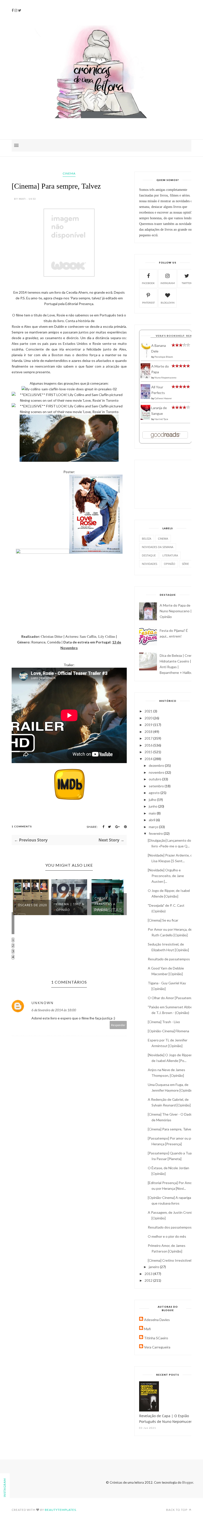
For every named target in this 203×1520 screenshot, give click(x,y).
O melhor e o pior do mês (167, 1236)
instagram (167, 283)
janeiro (154, 1267)
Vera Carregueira (157, 1347)
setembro (157, 786)
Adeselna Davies (157, 1320)
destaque (149, 555)
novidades (149, 564)
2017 (149, 738)
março (154, 827)
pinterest (148, 302)
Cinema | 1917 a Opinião (70, 907)
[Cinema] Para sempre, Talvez (170, 1129)
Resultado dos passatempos (170, 1227)
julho (153, 799)
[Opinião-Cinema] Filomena (168, 1031)
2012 (149, 1280)
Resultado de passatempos (169, 959)
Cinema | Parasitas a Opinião (105, 904)
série (185, 564)
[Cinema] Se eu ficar (163, 920)
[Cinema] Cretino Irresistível (169, 1260)
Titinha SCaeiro (156, 1338)
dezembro (157, 765)
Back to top (177, 1510)
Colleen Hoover (163, 398)
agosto (154, 793)
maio (153, 813)
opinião (169, 564)
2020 (149, 718)
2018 (149, 731)
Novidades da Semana (157, 547)
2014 (149, 759)
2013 (149, 1274)
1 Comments (22, 826)
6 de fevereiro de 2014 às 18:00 (53, 1010)
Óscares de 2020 (32, 905)
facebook (148, 283)
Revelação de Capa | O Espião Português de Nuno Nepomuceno (167, 1418)
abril (152, 820)
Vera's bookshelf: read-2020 (179, 335)
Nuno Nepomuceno (165, 377)
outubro (155, 779)
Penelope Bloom (163, 356)
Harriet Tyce (161, 419)
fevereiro (156, 833)
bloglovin (168, 302)
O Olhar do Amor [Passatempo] (172, 998)
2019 (149, 725)
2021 (149, 711)
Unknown (42, 1002)
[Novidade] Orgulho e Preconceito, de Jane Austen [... (166, 875)
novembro (157, 772)
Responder (118, 1025)
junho (153, 806)
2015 (149, 752)
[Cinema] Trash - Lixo (164, 1022)
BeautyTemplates (60, 1510)
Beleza (146, 538)
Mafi (147, 1329)
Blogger (187, 1482)
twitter (187, 283)
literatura (170, 555)
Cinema (69, 173)
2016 (149, 745)
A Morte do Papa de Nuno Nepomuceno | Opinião (176, 611)
